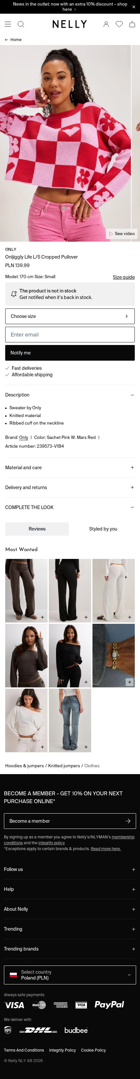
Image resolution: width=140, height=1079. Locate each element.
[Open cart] (132, 24)
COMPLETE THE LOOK (29, 507)
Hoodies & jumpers (24, 766)
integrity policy (51, 842)
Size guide (124, 277)
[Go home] (70, 24)
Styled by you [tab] (103, 529)
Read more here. (106, 848)
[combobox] (70, 316)
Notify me (20, 353)
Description (17, 395)
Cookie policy (93, 1050)
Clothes (92, 766)
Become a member (29, 821)
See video (125, 233)
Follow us (13, 869)
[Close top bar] (134, 7)
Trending (13, 929)
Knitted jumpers (64, 766)
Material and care (23, 468)
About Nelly (16, 909)
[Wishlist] (119, 24)
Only (10, 249)
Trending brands (21, 949)
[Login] (106, 24)
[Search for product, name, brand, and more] (21, 24)
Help (9, 889)
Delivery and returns (26, 487)
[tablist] (70, 528)
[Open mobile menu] (8, 24)
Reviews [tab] (37, 529)
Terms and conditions (24, 1050)
